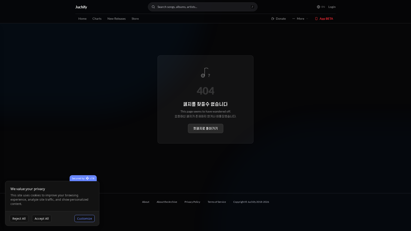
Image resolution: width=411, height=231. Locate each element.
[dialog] (52, 203)
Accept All (42, 218)
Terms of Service (217, 201)
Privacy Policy (192, 201)
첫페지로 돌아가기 (205, 128)
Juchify (81, 6)
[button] (321, 7)
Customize (84, 218)
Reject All (19, 218)
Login (332, 7)
